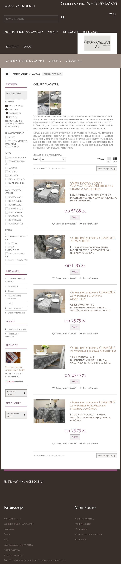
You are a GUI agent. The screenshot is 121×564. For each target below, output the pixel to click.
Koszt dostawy (15, 308)
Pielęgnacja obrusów (11, 335)
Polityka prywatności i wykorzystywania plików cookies (34, 560)
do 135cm (15, 197)
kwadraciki (16, 183)
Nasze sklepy (13, 403)
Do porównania (90, 223)
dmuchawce (17, 157)
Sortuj (36, 159)
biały (13, 243)
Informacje (71, 32)
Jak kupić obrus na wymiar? (23, 32)
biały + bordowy (12, 248)
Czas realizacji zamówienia (13, 297)
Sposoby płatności (16, 312)
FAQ (9, 303)
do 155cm (15, 204)
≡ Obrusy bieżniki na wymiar (25, 61)
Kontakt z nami (12, 518)
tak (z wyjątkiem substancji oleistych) (16, 144)
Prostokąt (16, 105)
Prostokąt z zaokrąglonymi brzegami (14, 123)
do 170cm (16, 216)
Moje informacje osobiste (88, 534)
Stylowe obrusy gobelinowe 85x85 (15, 368)
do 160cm (16, 208)
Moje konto (85, 507)
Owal (13, 109)
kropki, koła (17, 179)
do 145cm (15, 201)
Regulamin (90, 32)
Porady (52, 32)
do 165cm (15, 212)
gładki (13, 168)
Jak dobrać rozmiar (16, 329)
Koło (13, 117)
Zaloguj (9, 6)
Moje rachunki (83, 523)
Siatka (109, 161)
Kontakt (12, 46)
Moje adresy (81, 529)
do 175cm (15, 220)
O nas (27, 46)
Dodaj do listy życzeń (65, 223)
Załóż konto (25, 6)
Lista (115, 161)
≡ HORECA (55, 61)
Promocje (12, 345)
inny (13, 171)
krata (13, 175)
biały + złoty (18, 260)
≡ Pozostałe (74, 61)
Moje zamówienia (84, 518)
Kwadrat (15, 113)
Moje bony (80, 539)
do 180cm (16, 223)
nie (12, 137)
